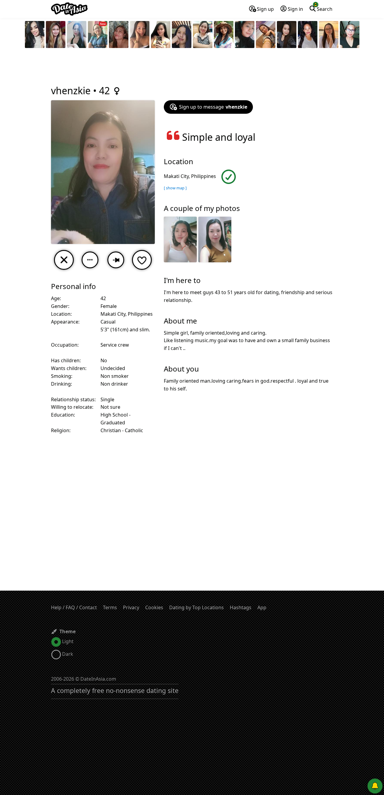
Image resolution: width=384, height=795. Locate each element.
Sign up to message (213, 107)
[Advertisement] (192, 67)
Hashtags (240, 607)
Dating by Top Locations (196, 607)
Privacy (131, 607)
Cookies (154, 607)
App (261, 607)
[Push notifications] (375, 785)
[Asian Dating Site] (69, 9)
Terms (110, 607)
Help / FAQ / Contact (74, 607)
